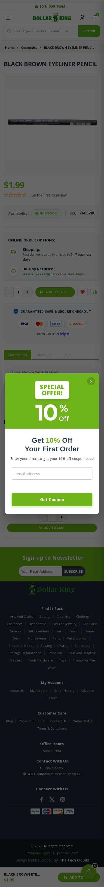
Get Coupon (52, 499)
